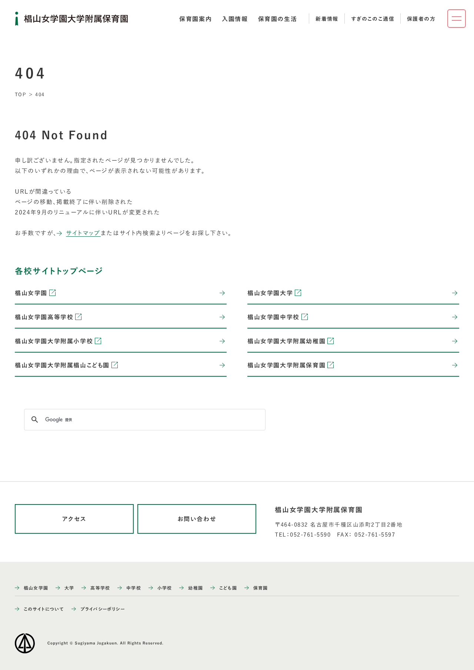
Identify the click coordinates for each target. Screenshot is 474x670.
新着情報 (327, 18)
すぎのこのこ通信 (372, 18)
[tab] (195, 19)
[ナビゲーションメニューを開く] (456, 18)
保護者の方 (421, 18)
